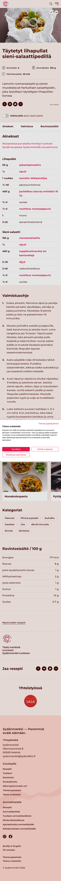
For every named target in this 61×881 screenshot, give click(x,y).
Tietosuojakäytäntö (48, 423)
